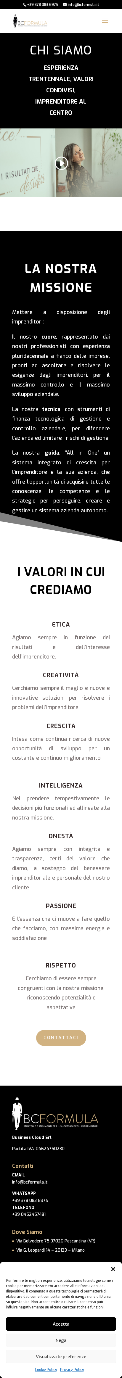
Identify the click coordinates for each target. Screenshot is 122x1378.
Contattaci (61, 1038)
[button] (113, 1269)
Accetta (61, 1324)
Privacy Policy (72, 1369)
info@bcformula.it (30, 1182)
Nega (61, 1340)
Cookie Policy (46, 1369)
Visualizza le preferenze (61, 1357)
